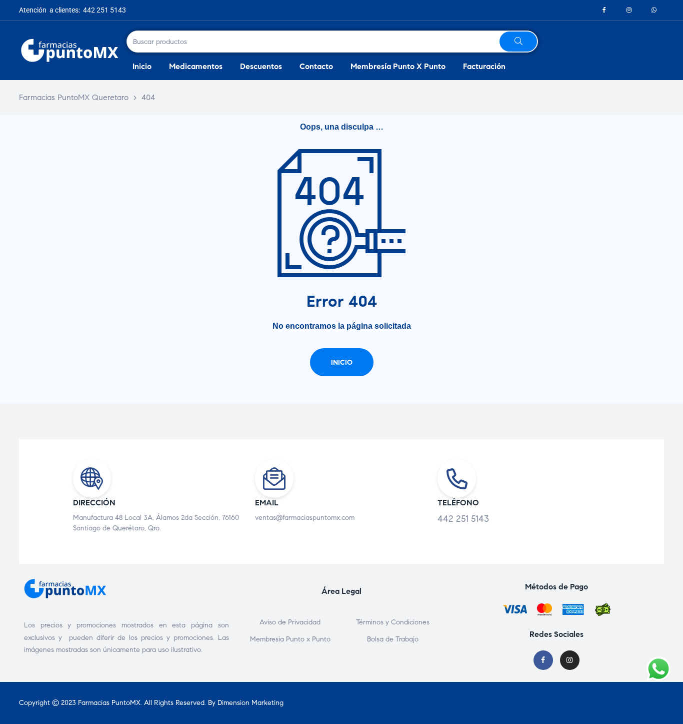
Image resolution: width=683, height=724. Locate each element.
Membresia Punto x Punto (290, 639)
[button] (342, 362)
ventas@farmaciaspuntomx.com (304, 517)
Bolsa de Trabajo (392, 639)
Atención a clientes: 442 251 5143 (72, 10)
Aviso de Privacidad (290, 622)
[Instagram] (629, 10)
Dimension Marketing (251, 702)
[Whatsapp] (654, 10)
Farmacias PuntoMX (109, 702)
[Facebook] (604, 10)
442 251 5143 (463, 518)
